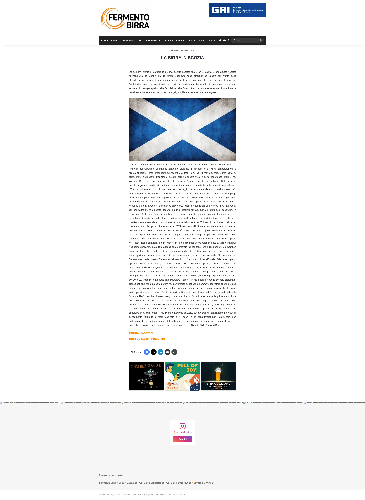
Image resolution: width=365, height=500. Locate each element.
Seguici (183, 439)
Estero (114, 40)
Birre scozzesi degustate (147, 338)
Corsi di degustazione (151, 483)
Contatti (212, 40)
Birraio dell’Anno (203, 483)
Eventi (179, 40)
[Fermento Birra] (125, 18)
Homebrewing (151, 40)
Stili (139, 40)
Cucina (167, 40)
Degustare (127, 40)
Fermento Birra (107, 483)
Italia (103, 40)
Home (175, 50)
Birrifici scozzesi (141, 333)
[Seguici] (182, 427)
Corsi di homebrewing (178, 483)
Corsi (190, 40)
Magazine (131, 483)
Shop (201, 40)
